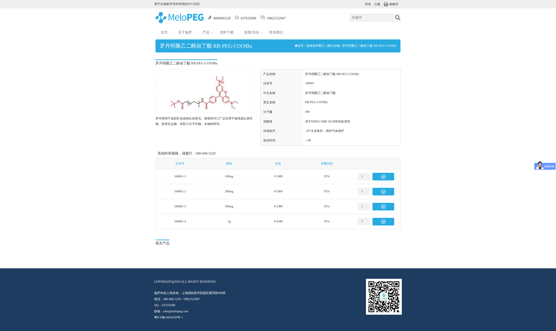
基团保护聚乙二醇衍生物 (323, 45)
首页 (164, 32)
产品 (205, 32)
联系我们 (276, 32)
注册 (377, 4)
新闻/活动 (251, 32)
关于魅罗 (185, 32)
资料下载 (227, 32)
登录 (368, 4)
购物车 (394, 4)
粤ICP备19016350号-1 (168, 317)
